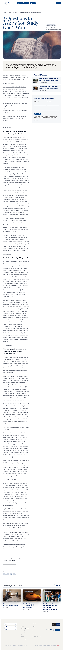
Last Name (49, 101)
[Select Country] (58, 645)
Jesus (33, 628)
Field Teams (23, 637)
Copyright (25, 645)
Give (33, 630)
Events (22, 635)
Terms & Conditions (13, 645)
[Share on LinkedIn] (11, 574)
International (23, 630)
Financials (34, 635)
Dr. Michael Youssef (36, 637)
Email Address (37, 106)
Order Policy (20, 645)
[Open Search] (54, 3)
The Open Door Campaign (26, 641)
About (33, 626)
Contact (34, 632)
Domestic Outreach (25, 628)
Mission (22, 626)
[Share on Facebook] (4, 574)
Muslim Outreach (24, 632)
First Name (36, 101)
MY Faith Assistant (36, 641)
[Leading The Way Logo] (7, 3)
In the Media (35, 639)
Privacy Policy (6, 645)
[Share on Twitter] (7, 574)
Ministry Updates (24, 639)
